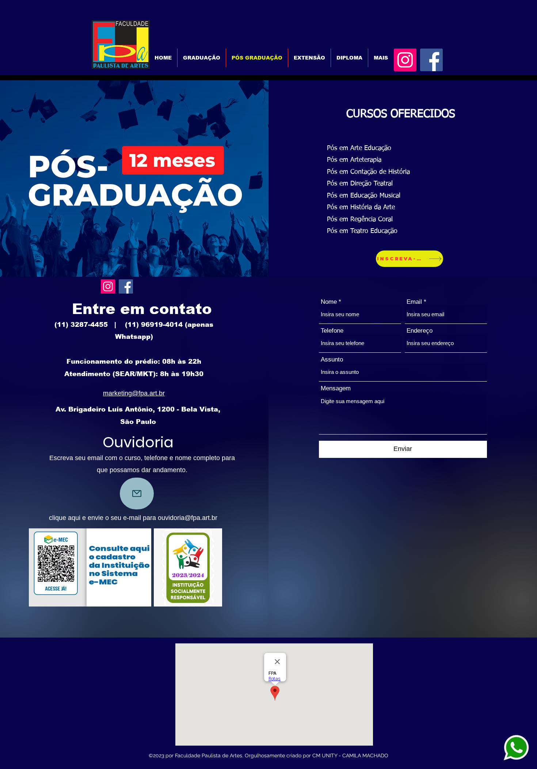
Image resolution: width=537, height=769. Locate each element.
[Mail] (137, 493)
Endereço (420, 331)
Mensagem (336, 388)
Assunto (332, 359)
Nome (329, 302)
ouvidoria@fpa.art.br (187, 517)
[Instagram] (405, 60)
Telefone (332, 331)
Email (414, 302)
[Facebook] (431, 60)
